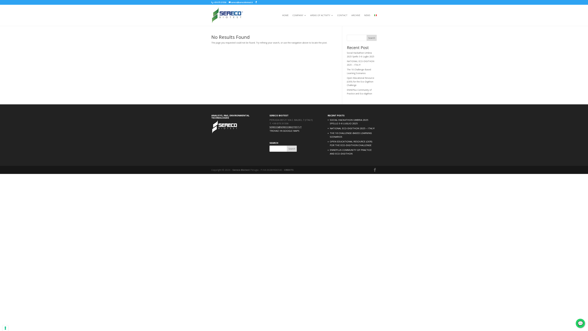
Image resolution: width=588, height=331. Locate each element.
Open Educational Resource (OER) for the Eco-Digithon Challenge (360, 81)
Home (285, 15)
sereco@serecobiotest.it (286, 127)
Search (371, 37)
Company (297, 15)
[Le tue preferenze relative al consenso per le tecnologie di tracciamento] (5, 328)
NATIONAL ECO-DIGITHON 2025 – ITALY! (352, 128)
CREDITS (289, 169)
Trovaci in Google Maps (284, 130)
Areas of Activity (320, 15)
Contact (342, 15)
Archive (355, 15)
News (367, 15)
